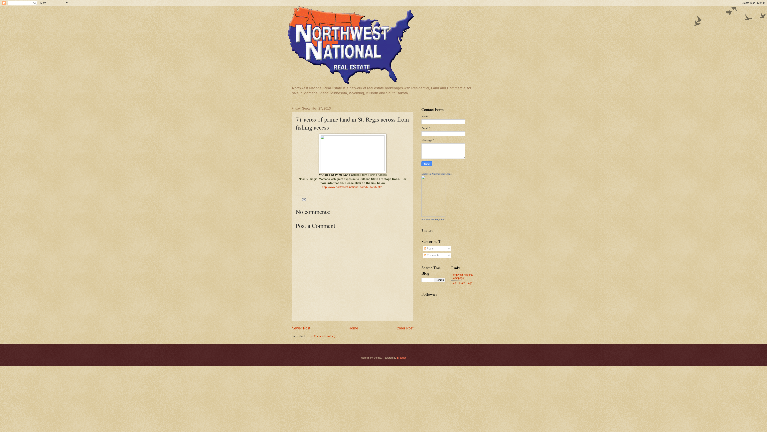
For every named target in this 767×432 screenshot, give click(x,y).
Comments (432, 255)
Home (353, 328)
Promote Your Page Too (432, 219)
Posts (430, 248)
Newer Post (301, 328)
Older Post (404, 328)
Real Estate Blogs (461, 282)
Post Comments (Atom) (321, 336)
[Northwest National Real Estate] (433, 215)
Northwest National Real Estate (436, 174)
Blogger (401, 357)
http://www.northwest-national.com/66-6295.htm (352, 187)
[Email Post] (304, 199)
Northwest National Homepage (462, 276)
